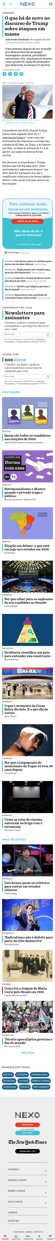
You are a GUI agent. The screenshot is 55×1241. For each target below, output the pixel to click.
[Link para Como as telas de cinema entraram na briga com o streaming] (27, 797)
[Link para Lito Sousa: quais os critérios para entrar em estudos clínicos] (27, 860)
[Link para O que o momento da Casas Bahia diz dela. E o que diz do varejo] (27, 683)
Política (7, 1074)
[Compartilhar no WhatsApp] (21, 74)
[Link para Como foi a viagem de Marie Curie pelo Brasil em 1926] (27, 966)
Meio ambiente (41, 1087)
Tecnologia (9, 1087)
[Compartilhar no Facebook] (4, 74)
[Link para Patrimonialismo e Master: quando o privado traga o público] (27, 466)
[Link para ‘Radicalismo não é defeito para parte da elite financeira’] (27, 915)
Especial (6, 431)
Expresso (9, 261)
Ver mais (28, 1052)
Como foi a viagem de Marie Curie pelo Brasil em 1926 (25, 990)
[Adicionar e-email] (48, 334)
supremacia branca (13, 137)
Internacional (40, 1074)
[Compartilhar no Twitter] (10, 74)
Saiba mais (24, 252)
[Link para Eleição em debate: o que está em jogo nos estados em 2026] (27, 523)
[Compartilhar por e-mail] (16, 74)
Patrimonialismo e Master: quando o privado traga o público (25, 492)
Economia (22, 1074)
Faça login (27, 1133)
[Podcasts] (28, 1237)
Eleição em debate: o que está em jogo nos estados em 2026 (26, 547)
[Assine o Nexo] (5, 1237)
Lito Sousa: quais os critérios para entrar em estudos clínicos (26, 886)
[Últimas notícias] (39, 1237)
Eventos (13, 1221)
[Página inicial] (27, 4)
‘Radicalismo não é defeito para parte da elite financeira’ (28, 939)
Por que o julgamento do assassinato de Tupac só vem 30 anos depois (28, 766)
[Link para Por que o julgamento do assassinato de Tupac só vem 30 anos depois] (27, 740)
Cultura (23, 1081)
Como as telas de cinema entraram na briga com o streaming (23, 823)
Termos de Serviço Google (27, 341)
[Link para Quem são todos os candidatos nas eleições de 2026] (27, 413)
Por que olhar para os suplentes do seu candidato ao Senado (28, 600)
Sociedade (9, 1081)
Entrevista (10, 270)
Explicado (7, 648)
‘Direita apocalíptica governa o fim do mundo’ (28, 1041)
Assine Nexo (27, 1125)
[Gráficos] (16, 1237)
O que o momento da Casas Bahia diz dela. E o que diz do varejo (26, 709)
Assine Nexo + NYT (28, 1151)
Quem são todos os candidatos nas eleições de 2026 (27, 437)
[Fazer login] (51, 4)
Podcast (6, 485)
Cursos (12, 1212)
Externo (9, 278)
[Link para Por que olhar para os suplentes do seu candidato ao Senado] (27, 577)
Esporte (24, 1087)
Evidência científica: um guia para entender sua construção (27, 654)
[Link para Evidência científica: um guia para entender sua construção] (27, 630)
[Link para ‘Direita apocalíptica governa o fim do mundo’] (27, 1017)
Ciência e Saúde (40, 1081)
